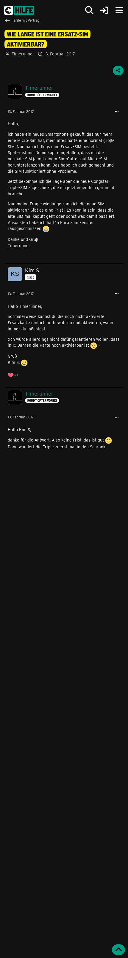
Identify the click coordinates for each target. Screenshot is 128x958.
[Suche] (89, 10)
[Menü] (119, 10)
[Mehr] (117, 111)
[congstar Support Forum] (19, 10)
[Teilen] (118, 70)
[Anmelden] (104, 10)
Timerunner (23, 54)
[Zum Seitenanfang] (118, 949)
